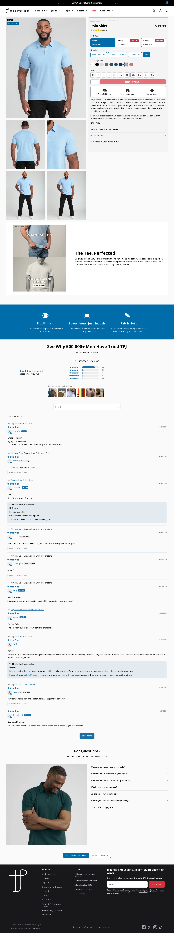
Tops (67, 10)
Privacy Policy (143, 892)
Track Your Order (48, 874)
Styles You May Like (76, 855)
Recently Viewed (100, 855)
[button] (167, 11)
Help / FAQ (46, 883)
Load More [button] (87, 735)
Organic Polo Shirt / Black (22, 423)
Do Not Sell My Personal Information (25, 928)
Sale (94, 10)
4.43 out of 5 (37, 371)
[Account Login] (160, 11)
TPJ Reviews (46, 900)
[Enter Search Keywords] (153, 11)
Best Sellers (41, 10)
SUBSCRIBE (157, 884)
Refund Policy (79, 893)
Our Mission (46, 878)
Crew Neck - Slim (98, 55)
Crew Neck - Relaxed (118, 55)
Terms (13, 925)
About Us (105, 10)
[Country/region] (167, 3)
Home (92, 21)
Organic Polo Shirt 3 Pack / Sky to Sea (27, 609)
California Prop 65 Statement (85, 881)
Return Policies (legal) (33, 925)
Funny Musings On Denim (52, 910)
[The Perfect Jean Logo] (17, 10)
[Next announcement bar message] (115, 2)
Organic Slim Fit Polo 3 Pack (23, 684)
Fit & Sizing (46, 895)
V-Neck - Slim (135, 55)
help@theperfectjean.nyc (37, 675)
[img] (13, 427)
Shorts (80, 10)
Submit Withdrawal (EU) (83, 885)
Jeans (54, 10)
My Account (46, 915)
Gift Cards (45, 891)
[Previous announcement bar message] (58, 2)
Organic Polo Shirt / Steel (22, 480)
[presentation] (46, 118)
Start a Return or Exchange (52, 887)
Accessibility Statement (83, 889)
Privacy (20, 925)
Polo (146, 55)
